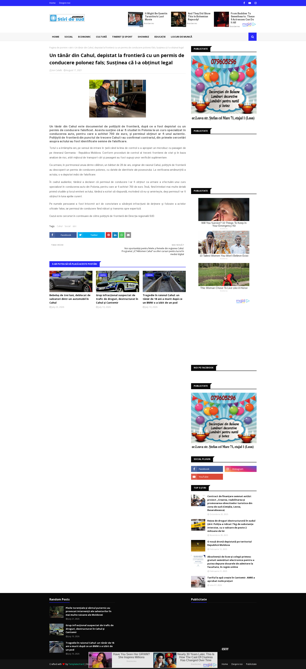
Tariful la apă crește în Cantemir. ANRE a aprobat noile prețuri (231, 579)
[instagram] (255, 3)
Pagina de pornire (58, 47)
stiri (71, 47)
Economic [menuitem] (84, 36)
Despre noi (64, 2)
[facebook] (244, 3)
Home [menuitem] (55, 36)
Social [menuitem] (68, 36)
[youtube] (250, 3)
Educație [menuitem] (160, 36)
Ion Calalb (57, 70)
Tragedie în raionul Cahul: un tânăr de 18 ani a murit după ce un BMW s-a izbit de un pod (162, 298)
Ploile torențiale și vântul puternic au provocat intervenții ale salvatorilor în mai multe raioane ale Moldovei (88, 611)
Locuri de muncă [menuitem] (181, 36)
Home (52, 2)
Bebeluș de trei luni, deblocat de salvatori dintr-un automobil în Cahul (69, 298)
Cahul (60, 226)
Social (67, 226)
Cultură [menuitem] (101, 36)
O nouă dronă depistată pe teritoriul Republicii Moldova (229, 543)
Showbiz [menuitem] (143, 36)
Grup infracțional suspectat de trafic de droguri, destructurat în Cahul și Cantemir (117, 298)
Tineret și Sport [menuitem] (122, 36)
